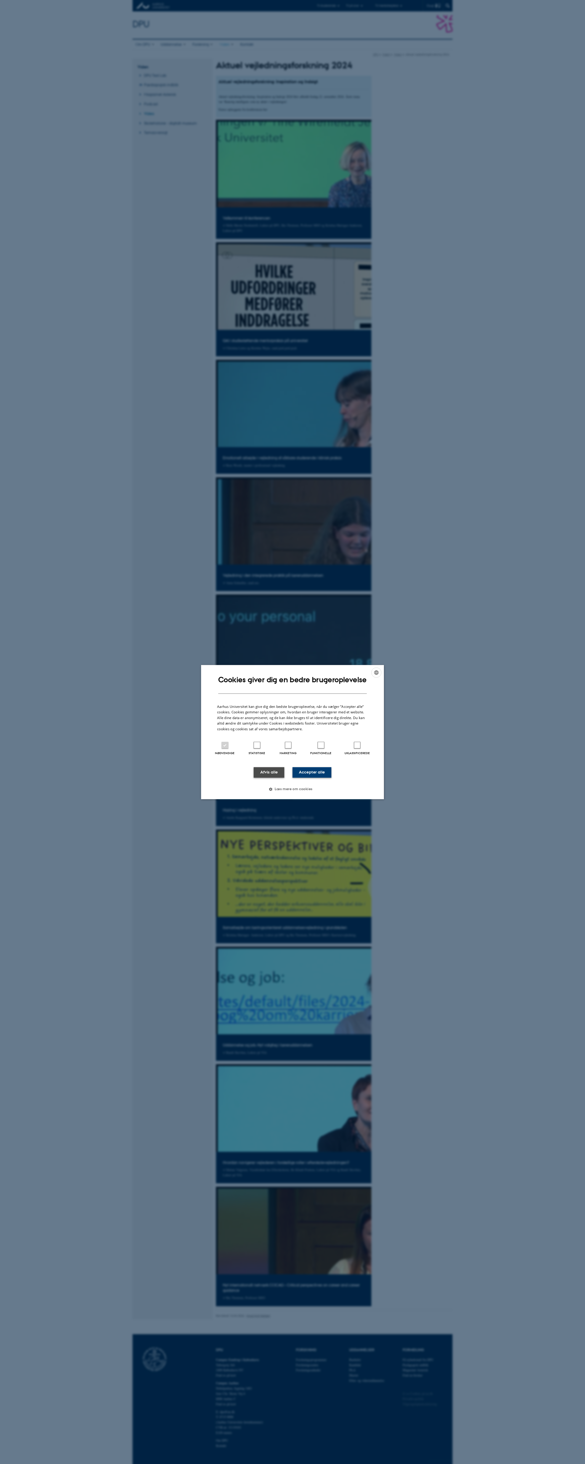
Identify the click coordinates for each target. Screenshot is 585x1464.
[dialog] (292, 732)
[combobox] (376, 672)
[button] (292, 789)
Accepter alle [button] (312, 772)
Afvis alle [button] (269, 772)
